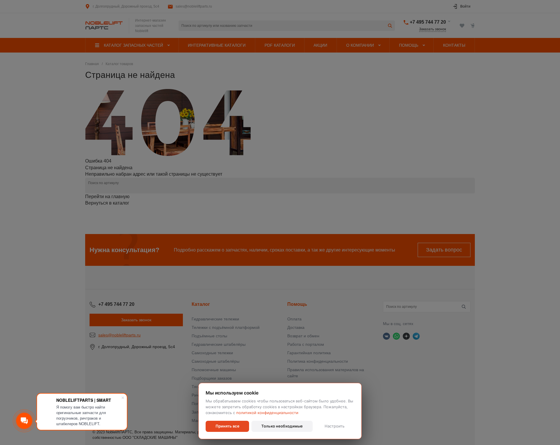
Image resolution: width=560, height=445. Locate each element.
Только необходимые (282, 426)
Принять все (227, 426)
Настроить (334, 426)
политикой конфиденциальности (267, 412)
